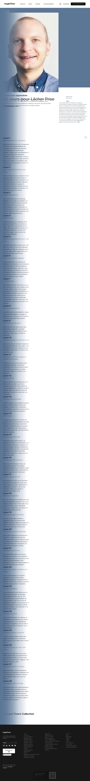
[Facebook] (15, 745)
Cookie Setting (8, 754)
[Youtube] (12, 745)
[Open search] (60, 4)
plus (78, 122)
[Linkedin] (7, 745)
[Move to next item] (85, 137)
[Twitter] (9, 745)
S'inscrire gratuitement (78, 4)
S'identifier (66, 4)
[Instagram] (4, 745)
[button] (60, 95)
